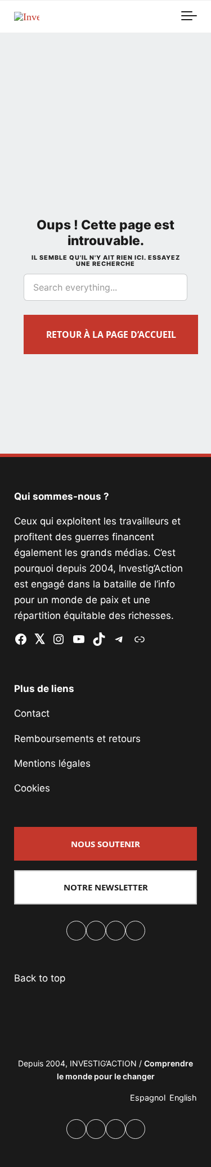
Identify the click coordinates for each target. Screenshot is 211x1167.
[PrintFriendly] (115, 932)
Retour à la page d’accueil (111, 334)
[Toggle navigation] (189, 16)
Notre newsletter (106, 887)
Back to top (39, 978)
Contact (32, 713)
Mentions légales (52, 763)
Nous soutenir (105, 843)
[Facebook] (76, 932)
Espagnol (147, 1097)
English (183, 1097)
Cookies (32, 788)
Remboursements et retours (77, 738)
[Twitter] (96, 932)
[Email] (135, 932)
